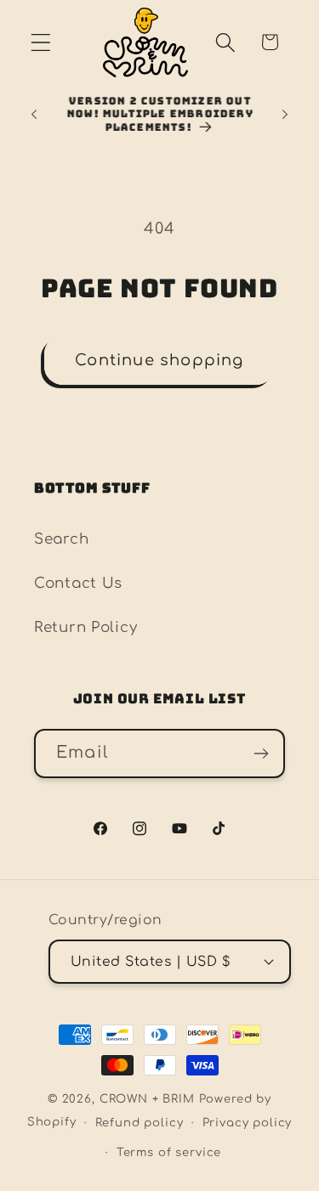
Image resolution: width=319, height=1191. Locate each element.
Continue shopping (159, 360)
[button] (41, 42)
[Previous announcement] (34, 114)
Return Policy (85, 627)
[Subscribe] (260, 753)
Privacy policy (247, 1122)
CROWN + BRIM (147, 1098)
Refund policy (139, 1122)
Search (61, 539)
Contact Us (78, 583)
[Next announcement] (285, 114)
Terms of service (169, 1152)
